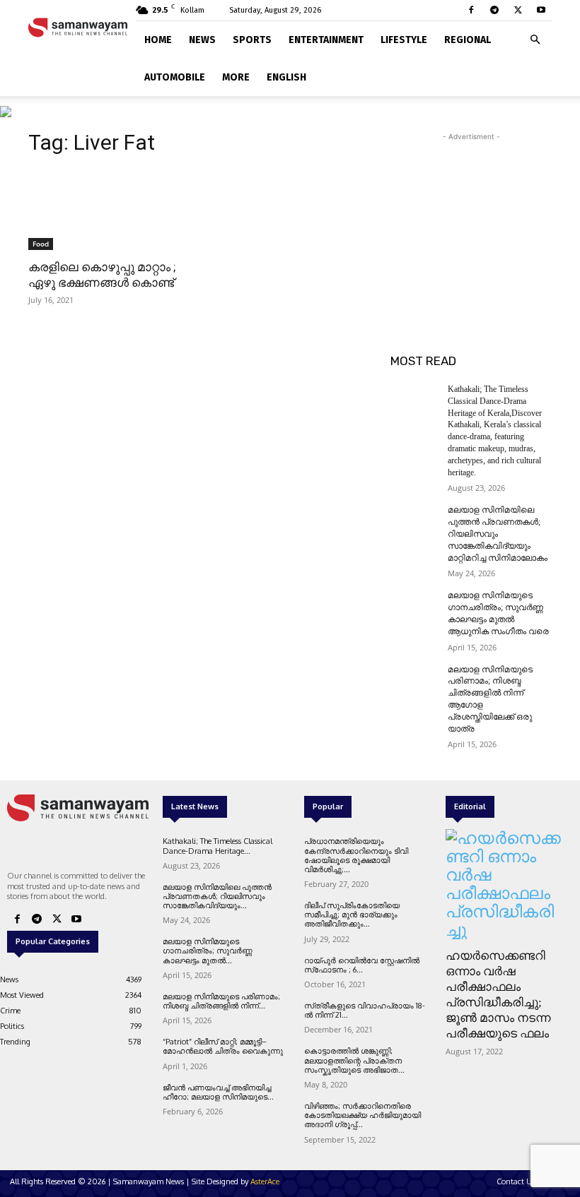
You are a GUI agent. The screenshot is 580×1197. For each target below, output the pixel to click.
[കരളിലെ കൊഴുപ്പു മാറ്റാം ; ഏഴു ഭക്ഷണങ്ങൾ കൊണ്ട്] (109, 209)
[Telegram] (494, 10)
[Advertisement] (471, 214)
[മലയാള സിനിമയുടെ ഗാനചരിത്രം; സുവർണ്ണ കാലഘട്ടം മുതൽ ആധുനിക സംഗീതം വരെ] (414, 607)
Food (41, 244)
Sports (252, 40)
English (286, 77)
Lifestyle (404, 40)
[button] (535, 37)
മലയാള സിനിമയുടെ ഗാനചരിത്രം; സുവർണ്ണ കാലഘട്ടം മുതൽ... (208, 950)
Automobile (174, 77)
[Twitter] (517, 10)
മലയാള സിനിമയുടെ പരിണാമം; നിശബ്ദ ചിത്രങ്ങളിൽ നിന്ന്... (221, 1001)
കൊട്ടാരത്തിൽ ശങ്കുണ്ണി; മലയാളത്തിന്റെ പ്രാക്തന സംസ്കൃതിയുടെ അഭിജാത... (354, 1060)
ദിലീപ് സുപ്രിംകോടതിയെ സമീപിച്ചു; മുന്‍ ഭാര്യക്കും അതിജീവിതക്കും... (352, 914)
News (202, 40)
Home (158, 40)
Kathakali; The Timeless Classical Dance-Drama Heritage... (217, 845)
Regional (467, 40)
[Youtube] (541, 10)
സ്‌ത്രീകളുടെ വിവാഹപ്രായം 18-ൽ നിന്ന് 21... (364, 1010)
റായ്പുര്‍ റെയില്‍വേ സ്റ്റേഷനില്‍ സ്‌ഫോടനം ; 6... (361, 965)
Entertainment (326, 40)
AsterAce (264, 1181)
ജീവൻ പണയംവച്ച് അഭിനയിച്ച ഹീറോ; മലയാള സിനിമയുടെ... (218, 1092)
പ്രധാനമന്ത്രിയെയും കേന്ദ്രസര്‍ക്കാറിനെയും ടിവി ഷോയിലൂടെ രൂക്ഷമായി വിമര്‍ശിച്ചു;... (356, 855)
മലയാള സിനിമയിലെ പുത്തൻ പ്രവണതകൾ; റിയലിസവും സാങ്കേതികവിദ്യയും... (217, 896)
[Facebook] (471, 10)
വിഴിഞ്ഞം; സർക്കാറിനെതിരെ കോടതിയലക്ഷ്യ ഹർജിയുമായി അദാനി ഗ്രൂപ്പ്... (362, 1115)
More (236, 77)
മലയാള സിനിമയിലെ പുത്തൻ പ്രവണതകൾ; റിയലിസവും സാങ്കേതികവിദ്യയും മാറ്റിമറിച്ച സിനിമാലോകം (497, 533)
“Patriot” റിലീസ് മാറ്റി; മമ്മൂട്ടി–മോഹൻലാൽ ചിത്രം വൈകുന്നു (223, 1046)
